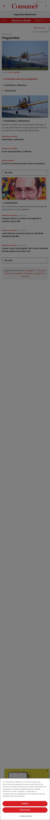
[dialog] (25, 799)
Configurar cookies (25, 816)
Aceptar (25, 803)
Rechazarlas (25, 810)
